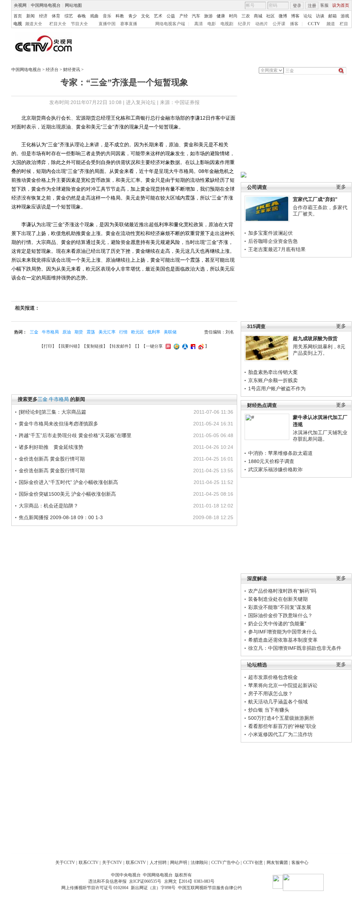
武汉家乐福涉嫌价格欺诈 (275, 469)
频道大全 (33, 23)
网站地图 (73, 5)
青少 (132, 15)
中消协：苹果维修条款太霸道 (280, 453)
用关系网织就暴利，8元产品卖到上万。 (319, 350)
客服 (324, 5)
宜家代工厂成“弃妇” (315, 199)
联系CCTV (89, 862)
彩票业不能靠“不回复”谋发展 (279, 607)
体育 (56, 15)
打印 (48, 346)
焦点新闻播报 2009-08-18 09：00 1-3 (61, 517)
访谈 (320, 15)
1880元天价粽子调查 (271, 461)
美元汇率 (107, 332)
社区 (270, 15)
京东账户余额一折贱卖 (273, 380)
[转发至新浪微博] (200, 346)
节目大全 (79, 23)
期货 (78, 332)
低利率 (153, 332)
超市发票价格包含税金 (273, 677)
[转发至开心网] (167, 346)
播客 (294, 23)
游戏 (345, 15)
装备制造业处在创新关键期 (278, 599)
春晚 (81, 15)
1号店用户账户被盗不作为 (277, 388)
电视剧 (226, 23)
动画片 (261, 23)
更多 (341, 187)
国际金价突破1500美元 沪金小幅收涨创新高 (67, 494)
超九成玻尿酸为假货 (315, 338)
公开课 (279, 23)
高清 (198, 23)
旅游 (208, 15)
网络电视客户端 (170, 23)
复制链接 (94, 346)
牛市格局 (50, 332)
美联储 (170, 332)
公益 (171, 15)
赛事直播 (128, 23)
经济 (43, 15)
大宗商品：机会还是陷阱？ (48, 505)
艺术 (158, 15)
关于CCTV (65, 862)
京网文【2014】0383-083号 (189, 881)
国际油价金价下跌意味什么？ (280, 615)
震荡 (90, 332)
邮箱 (332, 15)
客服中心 (299, 862)
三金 (34, 332)
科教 (120, 15)
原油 (66, 332)
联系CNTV (136, 862)
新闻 (30, 15)
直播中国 (107, 23)
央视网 (20, 5)
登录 (297, 5)
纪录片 (244, 23)
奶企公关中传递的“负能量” (277, 623)
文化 (145, 15)
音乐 (107, 15)
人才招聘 (158, 862)
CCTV (314, 23)
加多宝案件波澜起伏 (270, 233)
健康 (221, 15)
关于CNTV (112, 862)
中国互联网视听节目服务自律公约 (210, 887)
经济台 (52, 69)
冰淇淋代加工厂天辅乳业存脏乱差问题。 (320, 436)
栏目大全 (57, 23)
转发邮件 (120, 346)
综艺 (69, 15)
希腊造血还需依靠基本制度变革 (283, 640)
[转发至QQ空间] (175, 346)
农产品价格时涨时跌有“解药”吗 (282, 591)
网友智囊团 (277, 862)
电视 (17, 23)
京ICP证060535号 (145, 881)
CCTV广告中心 (225, 862)
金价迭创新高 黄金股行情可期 (52, 459)
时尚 (233, 15)
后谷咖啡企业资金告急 (273, 241)
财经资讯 (71, 69)
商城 (258, 15)
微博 (283, 15)
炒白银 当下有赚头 (268, 710)
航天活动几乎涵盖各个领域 (278, 702)
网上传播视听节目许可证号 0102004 (94, 887)
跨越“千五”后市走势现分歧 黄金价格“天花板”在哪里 (75, 435)
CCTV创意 (253, 862)
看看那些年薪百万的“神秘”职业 (282, 726)
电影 (211, 23)
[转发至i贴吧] (192, 346)
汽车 (196, 15)
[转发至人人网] (184, 346)
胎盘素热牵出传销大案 (273, 372)
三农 (245, 15)
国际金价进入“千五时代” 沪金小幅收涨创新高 (68, 482)
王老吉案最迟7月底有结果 (277, 249)
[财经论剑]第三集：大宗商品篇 (52, 412)
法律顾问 (199, 862)
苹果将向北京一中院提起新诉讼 (283, 685)
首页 (17, 15)
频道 (330, 23)
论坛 (307, 15)
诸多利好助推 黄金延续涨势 (51, 447)
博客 (295, 15)
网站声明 (178, 862)
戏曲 (94, 15)
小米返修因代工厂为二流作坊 (280, 734)
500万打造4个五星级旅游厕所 (281, 718)
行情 (123, 332)
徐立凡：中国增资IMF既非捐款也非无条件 (294, 648)
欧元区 (137, 332)
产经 (183, 15)
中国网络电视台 (46, 5)
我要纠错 (69, 346)
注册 (312, 5)
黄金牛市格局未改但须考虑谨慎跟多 (58, 423)
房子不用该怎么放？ (270, 693)
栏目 (344, 23)
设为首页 (340, 5)
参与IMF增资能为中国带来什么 (282, 632)
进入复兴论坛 (141, 102)
